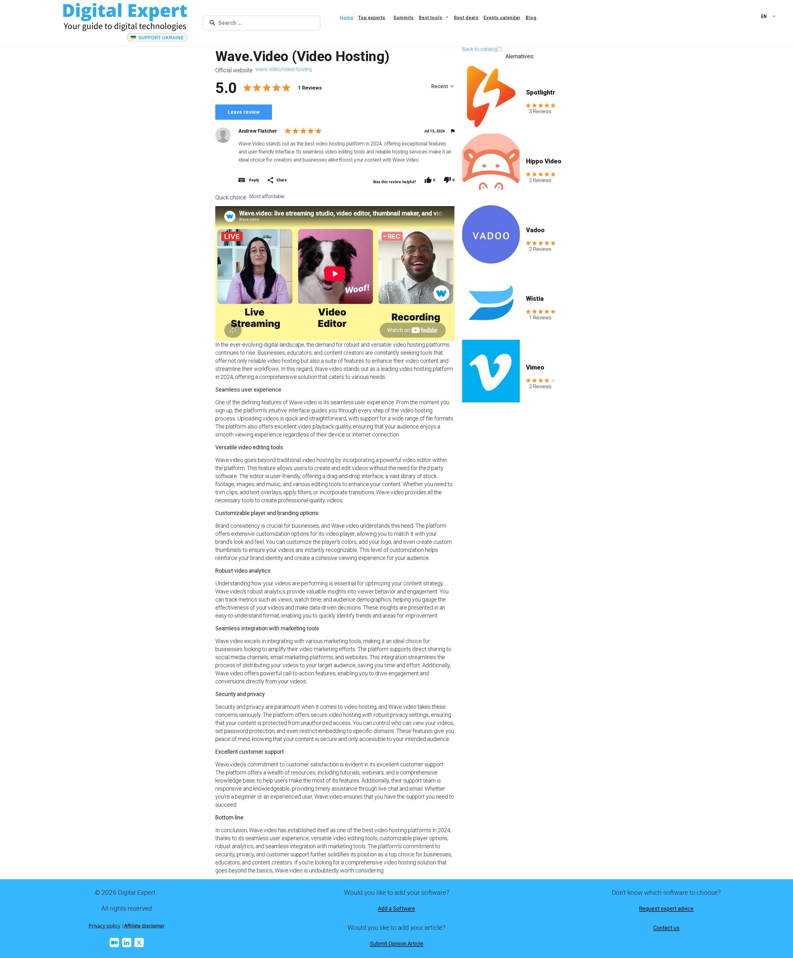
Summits (403, 17)
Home (346, 17)
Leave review (244, 112)
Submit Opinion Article (396, 944)
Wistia (535, 298)
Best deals (466, 17)
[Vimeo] (491, 371)
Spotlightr (540, 92)
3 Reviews (540, 111)
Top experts (371, 17)
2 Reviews (540, 180)
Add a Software (396, 909)
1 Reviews (540, 318)
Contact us (666, 928)
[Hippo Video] (491, 165)
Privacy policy (104, 925)
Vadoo (535, 230)
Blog (531, 17)
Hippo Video (543, 161)
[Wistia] (491, 302)
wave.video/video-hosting (284, 69)
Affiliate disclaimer (144, 926)
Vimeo (535, 367)
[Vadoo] (491, 234)
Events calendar (502, 17)
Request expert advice (666, 909)
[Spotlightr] (491, 96)
